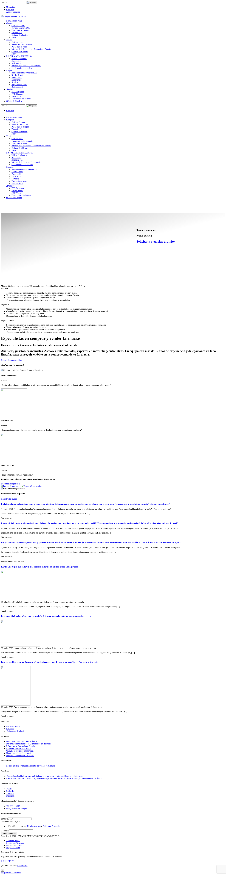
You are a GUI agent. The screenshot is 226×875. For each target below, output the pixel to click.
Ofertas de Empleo (14, 101)
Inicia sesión (22, 865)
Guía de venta (17, 42)
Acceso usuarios (13, 12)
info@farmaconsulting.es (16, 808)
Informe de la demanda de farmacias (26, 66)
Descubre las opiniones (10, 484)
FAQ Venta (16, 96)
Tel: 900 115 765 (13, 806)
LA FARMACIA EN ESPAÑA (19, 56)
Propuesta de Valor (19, 84)
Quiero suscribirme (9, 834)
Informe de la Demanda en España (20, 746)
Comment (5, 831)
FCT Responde (18, 92)
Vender (9, 40)
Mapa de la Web (13, 848)
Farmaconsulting (13, 726)
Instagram (10, 796)
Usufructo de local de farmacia (19, 753)
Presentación (17, 77)
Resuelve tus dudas (9, 499)
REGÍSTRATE (7, 861)
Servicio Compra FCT (21, 28)
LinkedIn (10, 791)
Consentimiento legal (10, 821)
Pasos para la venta (19, 47)
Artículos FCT (18, 63)
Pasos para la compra (20, 30)
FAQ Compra (17, 94)
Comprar (10, 23)
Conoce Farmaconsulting (11, 360)
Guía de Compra (18, 25)
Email (4, 819)
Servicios (15, 82)
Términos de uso (34, 826)
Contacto (10, 9)
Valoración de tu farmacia (22, 44)
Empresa (9, 70)
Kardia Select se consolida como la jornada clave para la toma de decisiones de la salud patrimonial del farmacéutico (54, 778)
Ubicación (10, 7)
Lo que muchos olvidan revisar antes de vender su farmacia (30, 766)
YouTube (10, 793)
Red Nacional (17, 87)
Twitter (9, 789)
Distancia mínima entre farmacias (20, 755)
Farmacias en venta (14, 21)
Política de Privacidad (52, 826)
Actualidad (16, 61)
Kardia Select (17, 75)
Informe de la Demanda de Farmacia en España (31, 49)
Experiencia (16, 80)
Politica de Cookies (14, 845)
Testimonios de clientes (21, 99)
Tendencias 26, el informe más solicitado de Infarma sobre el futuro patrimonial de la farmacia (44, 776)
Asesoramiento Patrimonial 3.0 (24, 73)
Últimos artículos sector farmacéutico (21, 741)
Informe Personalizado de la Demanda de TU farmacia (28, 744)
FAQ (14, 37)
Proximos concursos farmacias (18, 748)
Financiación (17, 32)
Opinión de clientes (19, 35)
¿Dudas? (9, 89)
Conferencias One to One (22, 68)
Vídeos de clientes (19, 58)
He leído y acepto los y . (35, 826)
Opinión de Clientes (20, 51)
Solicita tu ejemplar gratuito (156, 241)
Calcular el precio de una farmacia (20, 751)
